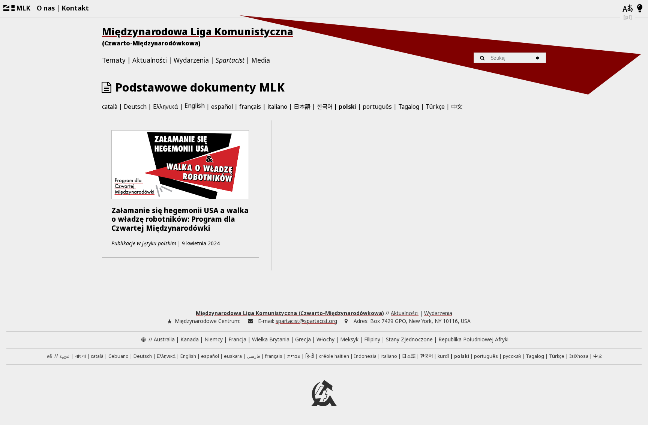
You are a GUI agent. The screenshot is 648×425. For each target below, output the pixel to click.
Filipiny (372, 339)
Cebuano (118, 356)
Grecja (303, 339)
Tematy (114, 60)
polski (347, 106)
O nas (46, 8)
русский (512, 356)
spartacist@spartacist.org (306, 320)
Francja (237, 339)
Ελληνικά (165, 106)
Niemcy (213, 339)
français (250, 106)
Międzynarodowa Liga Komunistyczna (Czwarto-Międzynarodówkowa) (290, 313)
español (222, 106)
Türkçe (435, 106)
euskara (233, 356)
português (377, 106)
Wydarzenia (191, 60)
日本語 (302, 106)
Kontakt (75, 8)
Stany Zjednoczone (409, 339)
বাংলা (80, 357)
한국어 (325, 106)
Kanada (189, 339)
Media (260, 60)
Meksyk (349, 339)
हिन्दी (309, 356)
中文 (456, 106)
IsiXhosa (578, 356)
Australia (164, 339)
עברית (293, 356)
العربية (65, 357)
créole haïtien (334, 356)
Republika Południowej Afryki (473, 339)
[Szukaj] (539, 58)
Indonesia (365, 356)
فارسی (253, 356)
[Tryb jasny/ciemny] (640, 9)
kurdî (443, 356)
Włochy (325, 339)
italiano (277, 106)
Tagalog (408, 106)
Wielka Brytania (271, 339)
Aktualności (149, 60)
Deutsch (135, 106)
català (109, 106)
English (194, 106)
